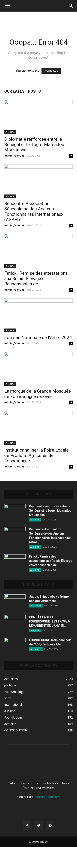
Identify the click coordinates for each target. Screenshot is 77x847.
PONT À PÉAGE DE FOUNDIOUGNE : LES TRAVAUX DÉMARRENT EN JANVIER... (50, 621)
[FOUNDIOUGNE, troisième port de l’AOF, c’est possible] (15, 645)
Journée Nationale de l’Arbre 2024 (38, 337)
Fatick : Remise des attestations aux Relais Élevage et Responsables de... (36, 278)
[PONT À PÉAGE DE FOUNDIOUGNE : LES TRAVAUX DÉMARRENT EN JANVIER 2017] (15, 622)
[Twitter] (38, 825)
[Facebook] (27, 825)
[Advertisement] (38, 19)
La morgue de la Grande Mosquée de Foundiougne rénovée (37, 394)
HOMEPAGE (51, 70)
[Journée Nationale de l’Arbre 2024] (38, 315)
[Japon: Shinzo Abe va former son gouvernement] (15, 601)
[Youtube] (50, 825)
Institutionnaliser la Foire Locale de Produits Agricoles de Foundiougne (36, 455)
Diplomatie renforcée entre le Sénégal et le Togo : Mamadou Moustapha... (34, 144)
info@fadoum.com (47, 797)
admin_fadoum (14, 155)
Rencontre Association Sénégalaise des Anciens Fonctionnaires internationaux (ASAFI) (33, 211)
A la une (10, 131)
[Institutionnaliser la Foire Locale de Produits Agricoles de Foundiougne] (38, 428)
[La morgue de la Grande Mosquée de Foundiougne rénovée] (38, 369)
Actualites (35, 605)
